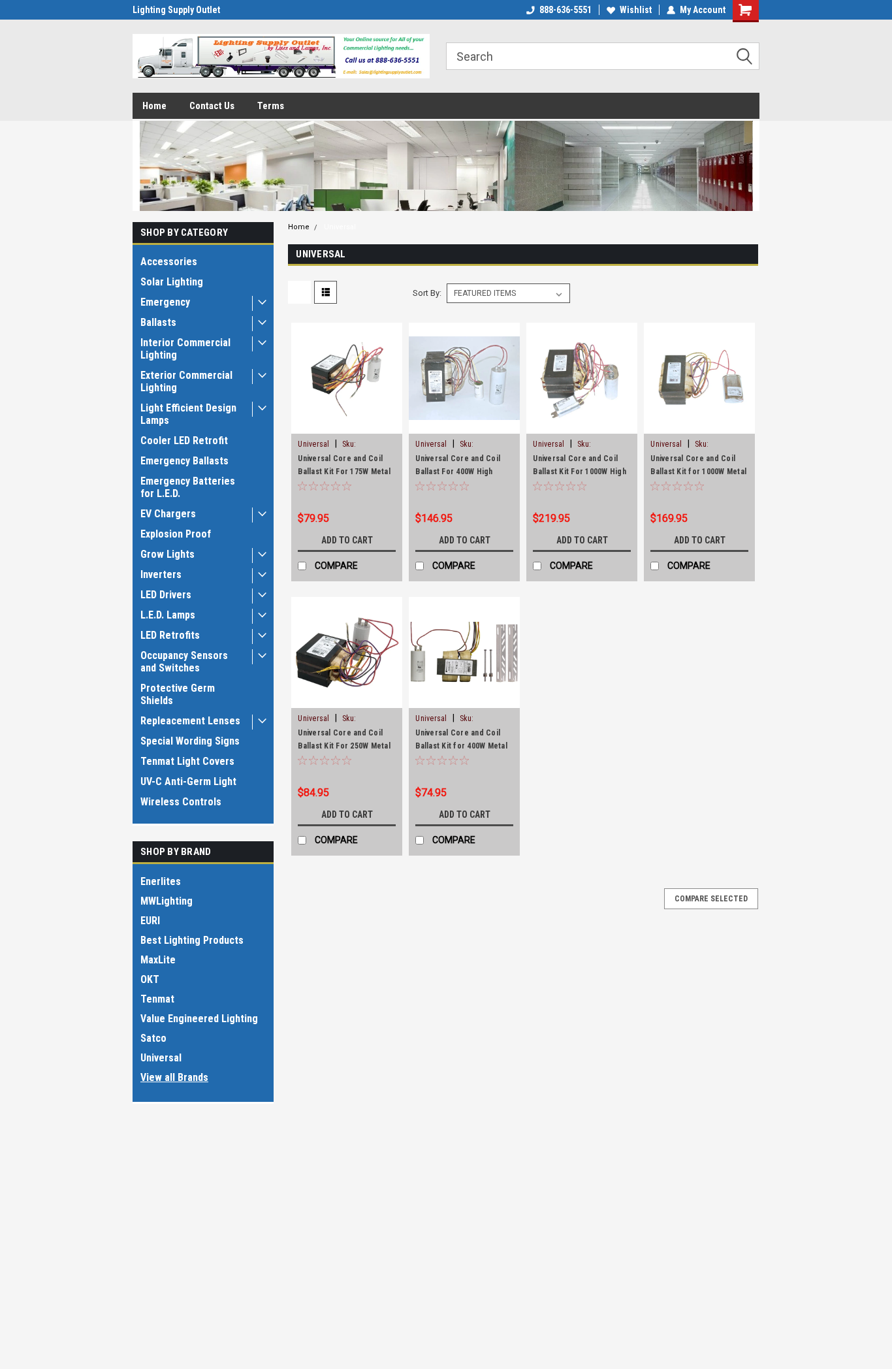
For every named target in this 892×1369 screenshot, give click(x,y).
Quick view (346, 424)
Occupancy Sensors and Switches (184, 661)
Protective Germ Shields (177, 694)
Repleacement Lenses (190, 721)
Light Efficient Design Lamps (188, 414)
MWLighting (166, 901)
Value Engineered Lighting (199, 1018)
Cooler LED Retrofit (184, 440)
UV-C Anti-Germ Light (188, 781)
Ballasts (158, 322)
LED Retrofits (170, 635)
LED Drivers (165, 594)
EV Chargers (168, 513)
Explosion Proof (175, 534)
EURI (150, 920)
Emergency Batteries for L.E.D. (187, 487)
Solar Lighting (171, 282)
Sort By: (427, 293)
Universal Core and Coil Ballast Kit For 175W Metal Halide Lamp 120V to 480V (344, 471)
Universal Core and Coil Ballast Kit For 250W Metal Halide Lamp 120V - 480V (344, 746)
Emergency (165, 302)
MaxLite (158, 960)
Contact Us (211, 106)
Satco (153, 1038)
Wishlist (636, 10)
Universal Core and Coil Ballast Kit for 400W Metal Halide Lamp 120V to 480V (461, 746)
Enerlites (160, 881)
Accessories (168, 261)
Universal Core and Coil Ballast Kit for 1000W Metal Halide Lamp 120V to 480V (698, 471)
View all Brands (174, 1077)
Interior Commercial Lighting (185, 348)
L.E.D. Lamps (167, 615)
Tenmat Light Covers (187, 761)
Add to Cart (347, 540)
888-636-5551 (565, 10)
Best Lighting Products (192, 940)
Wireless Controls (180, 802)
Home (154, 106)
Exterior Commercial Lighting (186, 381)
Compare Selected (711, 898)
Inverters (161, 574)
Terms (270, 106)
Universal (161, 1058)
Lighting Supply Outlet (176, 10)
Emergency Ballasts (184, 461)
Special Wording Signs (190, 741)
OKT (149, 979)
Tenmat (157, 999)
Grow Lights (167, 554)
